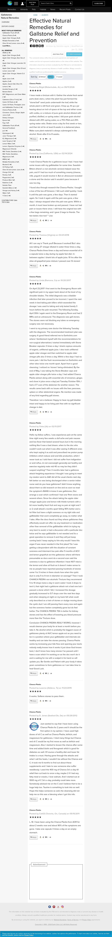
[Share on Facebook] (31, 46)
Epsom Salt (6, 120)
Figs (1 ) (6, 123)
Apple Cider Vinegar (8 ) (11, 38)
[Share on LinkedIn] (37, 46)
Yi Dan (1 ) (7, 196)
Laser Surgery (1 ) (9, 141)
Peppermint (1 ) (8, 177)
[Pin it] (34, 46)
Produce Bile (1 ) (9, 180)
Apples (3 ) (7, 81)
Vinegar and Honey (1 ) (11, 190)
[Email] (39, 46)
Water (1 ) (6, 193)
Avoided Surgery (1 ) (10, 89)
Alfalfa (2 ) (6, 53)
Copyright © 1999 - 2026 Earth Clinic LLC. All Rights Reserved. (56, 924)
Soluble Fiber (7, 185)
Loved (60, 77)
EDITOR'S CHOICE (8, 26)
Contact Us (79, 9)
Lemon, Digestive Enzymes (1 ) (13, 146)
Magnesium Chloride (9, 149)
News (52, 9)
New (51, 77)
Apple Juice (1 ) (8, 79)
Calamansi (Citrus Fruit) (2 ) (12, 99)
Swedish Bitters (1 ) (10, 188)
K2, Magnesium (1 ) (9, 138)
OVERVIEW (5, 22)
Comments (75, 54)
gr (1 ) (5, 131)
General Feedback (9, 128)
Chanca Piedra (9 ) (9, 35)
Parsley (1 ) (7, 175)
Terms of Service (73, 920)
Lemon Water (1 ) (9, 144)
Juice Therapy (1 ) (9, 136)
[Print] (42, 46)
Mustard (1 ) (7, 164)
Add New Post (32, 3)
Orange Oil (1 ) (8, 172)
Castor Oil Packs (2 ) (10, 102)
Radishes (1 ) (7, 183)
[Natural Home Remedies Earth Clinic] (10, 3)
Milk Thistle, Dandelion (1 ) (12, 151)
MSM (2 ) (6, 159)
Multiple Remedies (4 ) (11, 41)
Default (43, 77)
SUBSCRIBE (98, 3)
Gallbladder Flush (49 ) (11, 33)
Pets (34, 9)
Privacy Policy (86, 920)
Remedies (12, 9)
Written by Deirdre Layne (57, 46)
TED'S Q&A (5, 202)
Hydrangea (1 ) (8, 133)
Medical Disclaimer (60, 920)
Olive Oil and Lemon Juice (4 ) (13, 43)
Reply (34, 139)
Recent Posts (65, 9)
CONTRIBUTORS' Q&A (9, 200)
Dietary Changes (8, 118)
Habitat (43, 9)
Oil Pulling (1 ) (8, 167)
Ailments (24, 9)
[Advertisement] (71, 882)
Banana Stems (7, 92)
